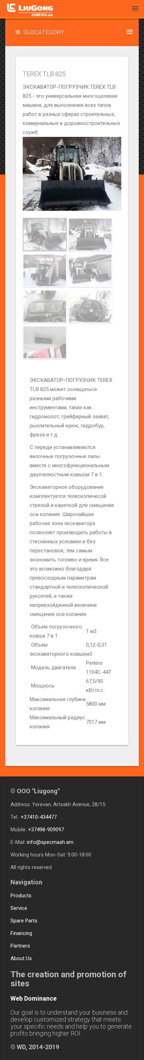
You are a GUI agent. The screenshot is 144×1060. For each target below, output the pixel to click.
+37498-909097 (46, 829)
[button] (72, 32)
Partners (20, 946)
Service (18, 908)
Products (20, 895)
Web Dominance (33, 998)
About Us (21, 958)
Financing (21, 933)
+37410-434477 (39, 817)
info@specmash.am (50, 842)
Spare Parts (23, 921)
